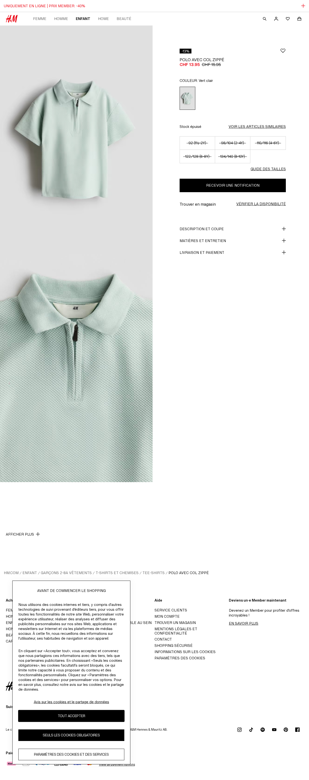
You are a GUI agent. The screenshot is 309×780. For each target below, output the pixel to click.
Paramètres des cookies (179, 658)
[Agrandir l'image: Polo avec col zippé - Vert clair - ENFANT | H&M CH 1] (76, 140)
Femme (39, 19)
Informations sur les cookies (185, 652)
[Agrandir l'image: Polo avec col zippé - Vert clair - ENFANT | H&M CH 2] (76, 368)
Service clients (170, 610)
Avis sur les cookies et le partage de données (71, 702)
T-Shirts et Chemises (117, 573)
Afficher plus (20, 534)
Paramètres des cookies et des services (71, 755)
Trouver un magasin (175, 623)
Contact (163, 639)
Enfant (83, 19)
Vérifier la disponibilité (261, 204)
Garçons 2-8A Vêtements (66, 573)
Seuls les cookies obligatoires (71, 735)
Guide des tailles (268, 169)
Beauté (124, 19)
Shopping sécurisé (173, 645)
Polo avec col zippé (189, 573)
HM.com (11, 573)
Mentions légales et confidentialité (175, 631)
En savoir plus (243, 623)
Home (103, 19)
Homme (61, 19)
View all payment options (117, 764)
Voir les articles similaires (257, 127)
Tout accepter (71, 716)
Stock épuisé (190, 127)
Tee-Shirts (153, 573)
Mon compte (167, 616)
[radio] (187, 98)
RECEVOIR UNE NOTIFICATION (233, 185)
